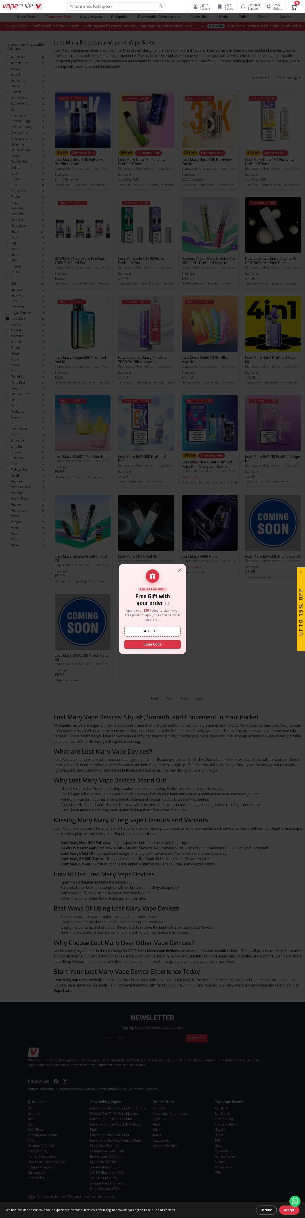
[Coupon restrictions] (167, 603)
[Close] (179, 570)
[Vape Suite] (23, 6)
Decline (266, 1210)
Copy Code (152, 644)
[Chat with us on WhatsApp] (295, 1201)
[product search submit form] (160, 6)
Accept (289, 1210)
